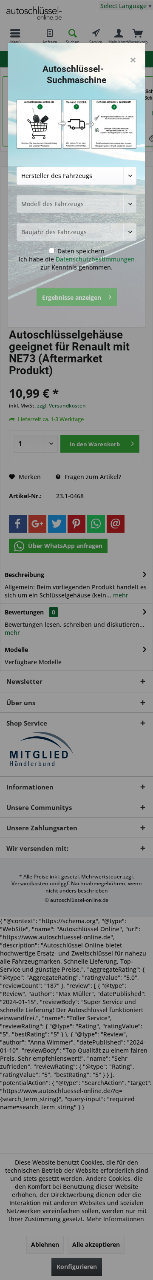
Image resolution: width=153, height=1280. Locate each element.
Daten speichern (80, 251)
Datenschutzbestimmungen (95, 259)
